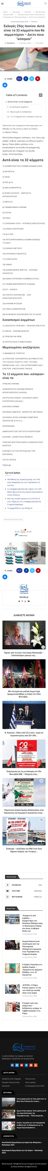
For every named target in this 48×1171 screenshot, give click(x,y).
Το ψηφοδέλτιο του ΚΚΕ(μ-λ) (19, 508)
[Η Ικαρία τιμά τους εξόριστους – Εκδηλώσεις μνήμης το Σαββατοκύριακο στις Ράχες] (12, 1007)
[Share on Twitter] (31, 78)
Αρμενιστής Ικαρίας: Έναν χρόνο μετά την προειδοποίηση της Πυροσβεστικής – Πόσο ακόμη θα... (31, 1113)
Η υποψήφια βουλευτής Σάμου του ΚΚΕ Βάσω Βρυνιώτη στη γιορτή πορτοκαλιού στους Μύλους (25, 492)
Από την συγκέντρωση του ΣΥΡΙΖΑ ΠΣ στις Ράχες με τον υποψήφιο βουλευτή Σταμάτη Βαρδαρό (24, 501)
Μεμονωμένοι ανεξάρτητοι (21, 112)
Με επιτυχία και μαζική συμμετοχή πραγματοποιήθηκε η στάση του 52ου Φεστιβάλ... (24, 694)
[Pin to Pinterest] (37, 78)
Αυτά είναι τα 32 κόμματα (20, 101)
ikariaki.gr (11, 43)
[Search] (45, 4)
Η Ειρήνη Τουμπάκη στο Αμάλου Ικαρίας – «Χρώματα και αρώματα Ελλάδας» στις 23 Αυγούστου (32, 969)
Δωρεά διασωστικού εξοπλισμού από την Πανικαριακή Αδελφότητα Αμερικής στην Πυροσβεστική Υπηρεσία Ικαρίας (31, 947)
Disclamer (6, 1086)
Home (5, 12)
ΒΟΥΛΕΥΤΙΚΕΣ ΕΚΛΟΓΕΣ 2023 (13, 519)
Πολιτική (27, 12)
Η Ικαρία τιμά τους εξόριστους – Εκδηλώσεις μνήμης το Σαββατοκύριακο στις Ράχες (32, 1008)
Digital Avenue (31, 1166)
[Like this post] (20, 78)
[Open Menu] (2, 4)
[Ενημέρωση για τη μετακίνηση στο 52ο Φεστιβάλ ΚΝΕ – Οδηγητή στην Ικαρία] (24, 753)
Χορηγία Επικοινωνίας (10, 1082)
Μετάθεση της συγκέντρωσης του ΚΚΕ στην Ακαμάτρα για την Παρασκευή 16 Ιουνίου (23, 482)
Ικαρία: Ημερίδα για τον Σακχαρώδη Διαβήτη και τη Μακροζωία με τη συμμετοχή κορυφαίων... (31, 1125)
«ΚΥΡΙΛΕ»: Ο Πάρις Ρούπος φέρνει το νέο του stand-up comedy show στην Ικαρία (31, 989)
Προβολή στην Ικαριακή (11, 1079)
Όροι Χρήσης (30, 1082)
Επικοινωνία (30, 1079)
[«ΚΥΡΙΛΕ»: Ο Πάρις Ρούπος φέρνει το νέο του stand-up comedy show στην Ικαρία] (12, 989)
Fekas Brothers (18, 1166)
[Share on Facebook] (25, 78)
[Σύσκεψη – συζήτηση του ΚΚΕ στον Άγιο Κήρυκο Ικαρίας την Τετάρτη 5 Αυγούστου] (24, 831)
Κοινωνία (16, 12)
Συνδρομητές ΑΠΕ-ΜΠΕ (34, 1086)
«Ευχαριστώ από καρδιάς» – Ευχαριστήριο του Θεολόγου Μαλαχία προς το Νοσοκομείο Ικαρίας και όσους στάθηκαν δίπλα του (32, 923)
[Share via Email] (4, 85)
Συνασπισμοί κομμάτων (19, 107)
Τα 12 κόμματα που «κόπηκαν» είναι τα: (26, 116)
